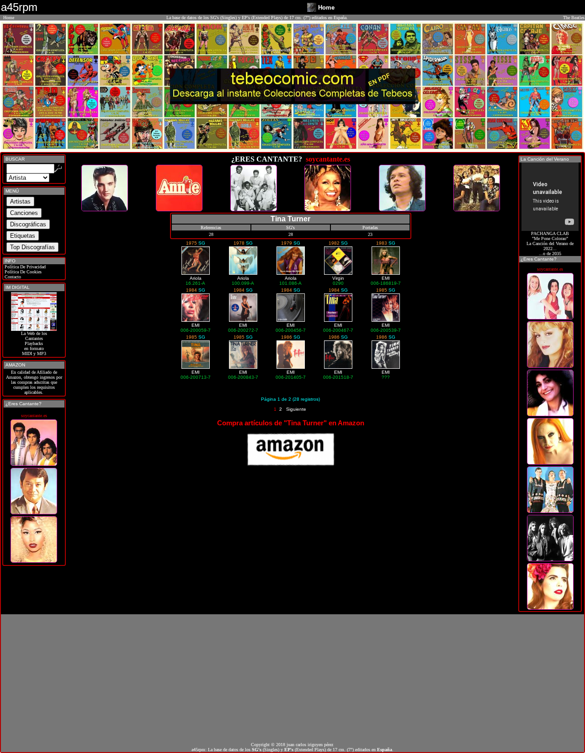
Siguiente (296, 409)
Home (8, 17)
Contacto (12, 276)
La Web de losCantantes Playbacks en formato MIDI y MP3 (34, 343)
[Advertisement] (292, 678)
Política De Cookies (22, 271)
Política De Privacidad (24, 266)
